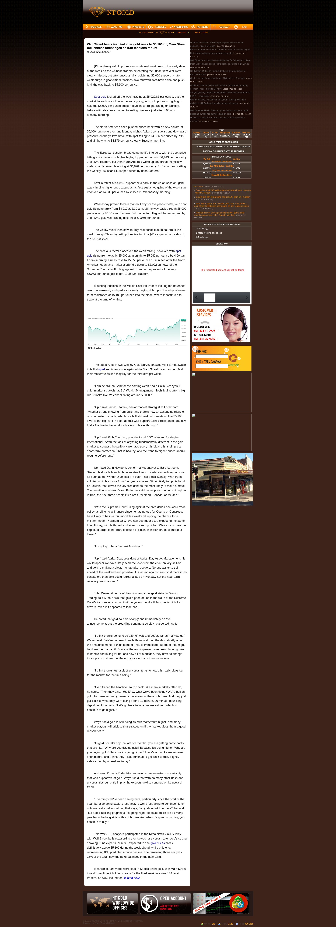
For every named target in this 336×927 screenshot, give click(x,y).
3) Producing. (202, 237)
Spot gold (100, 96)
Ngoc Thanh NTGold (105, 923)
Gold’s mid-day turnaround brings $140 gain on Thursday (217, 78)
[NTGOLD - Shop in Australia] (222, 505)
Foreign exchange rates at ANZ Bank (223, 151)
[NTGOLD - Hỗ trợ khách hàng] (221, 341)
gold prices (157, 843)
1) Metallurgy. (202, 228)
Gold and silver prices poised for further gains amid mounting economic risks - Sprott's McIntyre (219, 208)
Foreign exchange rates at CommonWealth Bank (223, 147)
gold (102, 369)
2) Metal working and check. (209, 233)
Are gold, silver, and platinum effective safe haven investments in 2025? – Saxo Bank (218, 217)
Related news (132, 878)
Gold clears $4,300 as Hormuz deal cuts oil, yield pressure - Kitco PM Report (222, 186)
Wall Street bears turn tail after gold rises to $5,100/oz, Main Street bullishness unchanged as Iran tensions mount (221, 199)
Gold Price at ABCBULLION (223, 142)
